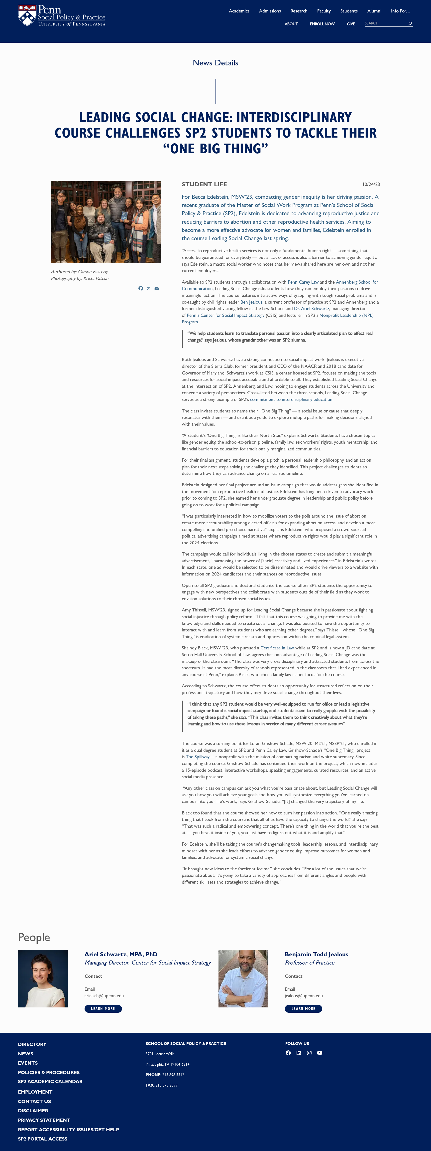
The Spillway (198, 756)
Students (349, 10)
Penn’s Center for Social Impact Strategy (225, 315)
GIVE (351, 24)
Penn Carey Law (303, 282)
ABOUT (291, 24)
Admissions (270, 10)
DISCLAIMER (33, 1111)
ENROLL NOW (322, 24)
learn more (103, 1008)
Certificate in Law (277, 647)
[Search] (410, 23)
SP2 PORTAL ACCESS (42, 1139)
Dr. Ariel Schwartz (311, 308)
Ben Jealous (251, 302)
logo (61, 17)
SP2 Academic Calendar (50, 1081)
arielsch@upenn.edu (104, 995)
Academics (239, 10)
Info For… (401, 10)
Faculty (324, 10)
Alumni (374, 10)
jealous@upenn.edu (304, 995)
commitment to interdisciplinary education (291, 399)
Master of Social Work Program (274, 204)
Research (299, 10)
